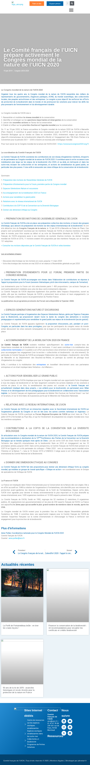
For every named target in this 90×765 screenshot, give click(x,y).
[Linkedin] (64, 721)
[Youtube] (70, 721)
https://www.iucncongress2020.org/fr (73, 144)
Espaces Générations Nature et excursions (20, 188)
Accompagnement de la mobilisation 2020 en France (24, 193)
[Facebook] (70, 727)
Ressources (55, 736)
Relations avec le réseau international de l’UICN (22, 201)
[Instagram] (64, 727)
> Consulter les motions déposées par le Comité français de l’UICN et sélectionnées (35, 245)
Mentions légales (57, 761)
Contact (52, 710)
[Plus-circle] (70, 733)
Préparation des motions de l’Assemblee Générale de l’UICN (27, 180)
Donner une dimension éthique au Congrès (20, 210)
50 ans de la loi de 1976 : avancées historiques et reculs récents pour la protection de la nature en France (18, 690)
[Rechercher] (72, 3)
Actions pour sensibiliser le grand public (19, 197)
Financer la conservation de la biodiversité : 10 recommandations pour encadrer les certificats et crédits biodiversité (68, 627)
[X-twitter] (64, 733)
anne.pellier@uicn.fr (17, 538)
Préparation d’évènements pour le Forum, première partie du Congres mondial (34, 184)
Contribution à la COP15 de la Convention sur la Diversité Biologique (31, 206)
